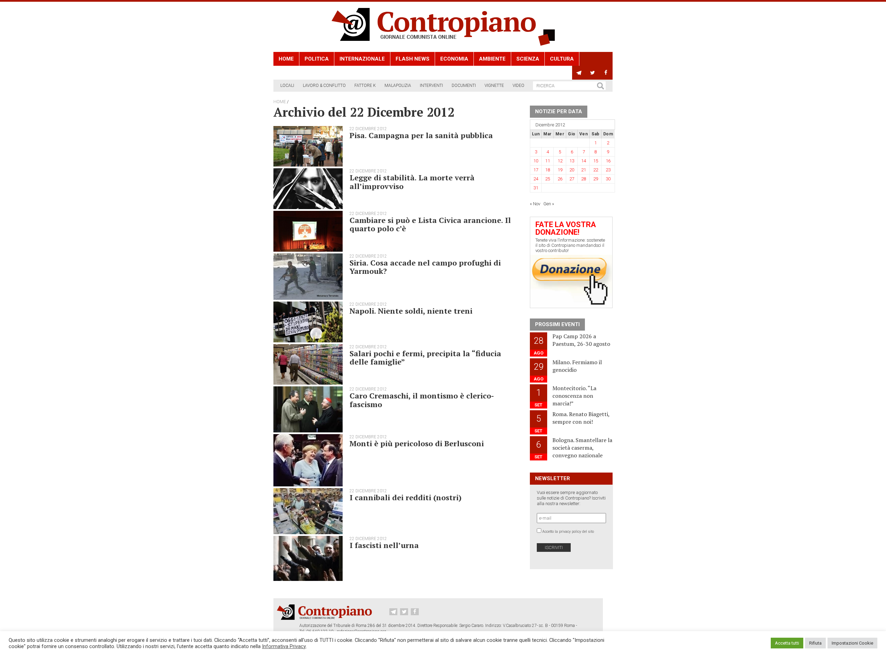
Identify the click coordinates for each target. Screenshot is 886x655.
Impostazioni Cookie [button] (852, 643)
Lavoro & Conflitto (324, 85)
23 (608, 169)
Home (286, 59)
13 (571, 160)
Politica (317, 59)
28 (583, 178)
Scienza (527, 59)
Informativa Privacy (284, 646)
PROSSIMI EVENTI (557, 324)
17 (535, 169)
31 (535, 187)
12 (560, 160)
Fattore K (365, 85)
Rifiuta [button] (815, 643)
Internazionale (362, 59)
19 (560, 169)
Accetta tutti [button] (787, 643)
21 (583, 169)
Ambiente (492, 59)
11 (547, 160)
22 (595, 169)
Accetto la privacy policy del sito (568, 531)
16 (608, 160)
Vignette (494, 85)
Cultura (562, 59)
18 (547, 169)
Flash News (413, 59)
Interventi (431, 85)
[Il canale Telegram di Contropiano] (579, 73)
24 (535, 178)
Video (518, 85)
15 (595, 160)
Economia (454, 59)
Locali (287, 85)
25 (547, 178)
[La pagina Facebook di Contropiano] (606, 73)
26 (560, 178)
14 (583, 160)
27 (571, 178)
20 (571, 169)
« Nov (535, 203)
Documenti (464, 85)
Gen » (548, 203)
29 (595, 178)
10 (535, 160)
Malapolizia (398, 85)
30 (608, 178)
